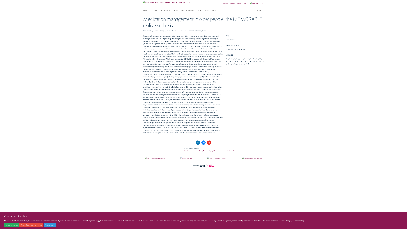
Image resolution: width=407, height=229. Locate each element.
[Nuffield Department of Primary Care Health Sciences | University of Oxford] (167, 2)
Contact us (232, 3)
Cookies (225, 3)
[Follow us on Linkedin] (198, 143)
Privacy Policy (202, 151)
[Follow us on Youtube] (209, 143)
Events (214, 10)
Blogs (207, 10)
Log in (244, 3)
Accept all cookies (12, 225)
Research (154, 10)
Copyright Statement (214, 151)
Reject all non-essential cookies (31, 225)
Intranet (239, 3)
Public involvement (188, 10)
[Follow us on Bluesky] (203, 143)
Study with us (165, 10)
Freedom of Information (190, 151)
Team (176, 10)
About (145, 10)
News (200, 10)
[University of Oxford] (255, 3)
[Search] (263, 10)
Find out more (49, 225)
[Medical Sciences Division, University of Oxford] (162, 147)
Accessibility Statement (228, 151)
